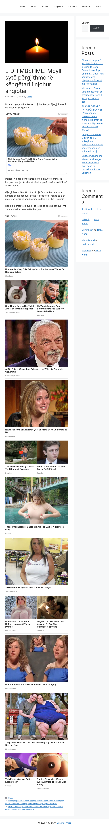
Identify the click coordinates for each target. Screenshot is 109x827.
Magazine (58, 6)
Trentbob (86, 250)
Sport (98, 6)
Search (85, 22)
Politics (44, 6)
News (33, 6)
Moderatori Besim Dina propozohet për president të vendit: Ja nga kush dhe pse (92, 95)
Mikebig (86, 219)
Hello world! (88, 244)
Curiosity (72, 6)
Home (23, 6)
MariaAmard (88, 240)
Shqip (11, 798)
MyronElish (87, 230)
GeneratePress (64, 823)
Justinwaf (87, 209)
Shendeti (86, 6)
